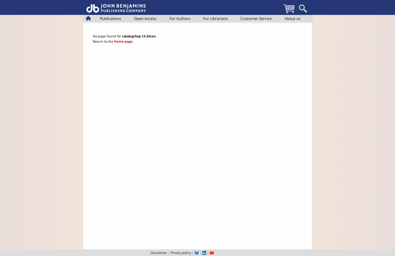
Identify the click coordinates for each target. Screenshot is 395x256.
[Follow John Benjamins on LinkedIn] (204, 252)
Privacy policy (181, 252)
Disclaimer (159, 252)
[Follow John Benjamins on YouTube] (212, 252)
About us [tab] (292, 18)
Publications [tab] (110, 18)
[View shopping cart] (288, 13)
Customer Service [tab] (256, 18)
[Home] (116, 6)
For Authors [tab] (179, 18)
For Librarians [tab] (215, 18)
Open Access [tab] (145, 18)
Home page (123, 41)
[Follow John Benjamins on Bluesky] (197, 252)
